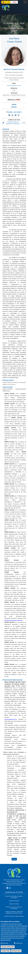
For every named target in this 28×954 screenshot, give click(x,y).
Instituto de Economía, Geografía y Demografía (14, 896)
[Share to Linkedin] (10, 888)
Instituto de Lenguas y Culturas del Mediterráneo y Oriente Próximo (14, 912)
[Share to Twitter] (7, 888)
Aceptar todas (5, 950)
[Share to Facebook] (5, 888)
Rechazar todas (16, 950)
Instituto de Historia (14, 903)
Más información (5, 940)
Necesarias (5, 943)
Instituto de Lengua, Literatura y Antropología (14, 907)
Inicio (6, 28)
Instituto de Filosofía (14, 900)
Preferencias (18, 943)
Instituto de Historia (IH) (14, 69)
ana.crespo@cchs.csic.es (14, 85)
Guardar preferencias (7, 946)
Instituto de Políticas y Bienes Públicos (14, 916)
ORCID (14, 104)
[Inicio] (6, 7)
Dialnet (14, 107)
